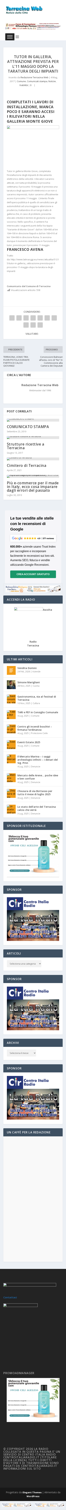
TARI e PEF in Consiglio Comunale (37, 712)
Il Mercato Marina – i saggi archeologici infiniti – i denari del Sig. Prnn (37, 760)
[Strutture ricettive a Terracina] (33, 437)
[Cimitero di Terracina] (33, 459)
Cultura (36, 703)
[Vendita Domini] (11, 670)
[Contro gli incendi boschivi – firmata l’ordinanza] (11, 729)
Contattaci (10, 1297)
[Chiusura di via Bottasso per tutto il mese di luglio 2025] (11, 793)
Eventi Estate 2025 (28, 742)
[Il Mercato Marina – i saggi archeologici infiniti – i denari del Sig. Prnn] (11, 758)
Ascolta (47, 609)
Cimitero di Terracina (26, 465)
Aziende (36, 671)
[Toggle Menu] (10, 36)
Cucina (36, 685)
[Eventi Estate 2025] (11, 744)
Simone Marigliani (28, 682)
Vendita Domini (27, 668)
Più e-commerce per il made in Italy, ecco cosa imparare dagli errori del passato (33, 486)
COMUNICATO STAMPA (28, 426)
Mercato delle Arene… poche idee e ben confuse (37, 777)
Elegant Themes (32, 1492)
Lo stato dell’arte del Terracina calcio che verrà (36, 808)
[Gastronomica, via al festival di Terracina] (11, 699)
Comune (21, 81)
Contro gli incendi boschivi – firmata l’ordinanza (34, 728)
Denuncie (35, 766)
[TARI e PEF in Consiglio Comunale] (11, 714)
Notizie (52, 81)
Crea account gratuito (33, 574)
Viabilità (23, 85)
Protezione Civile (39, 733)
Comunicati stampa (37, 81)
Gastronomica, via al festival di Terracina (36, 698)
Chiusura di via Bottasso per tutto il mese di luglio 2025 (34, 792)
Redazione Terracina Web (34, 77)
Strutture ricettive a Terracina (25, 446)
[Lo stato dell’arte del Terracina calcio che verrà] (11, 809)
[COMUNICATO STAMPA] (33, 420)
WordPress (33, 1496)
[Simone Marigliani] (11, 684)
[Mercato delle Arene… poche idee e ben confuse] (11, 777)
